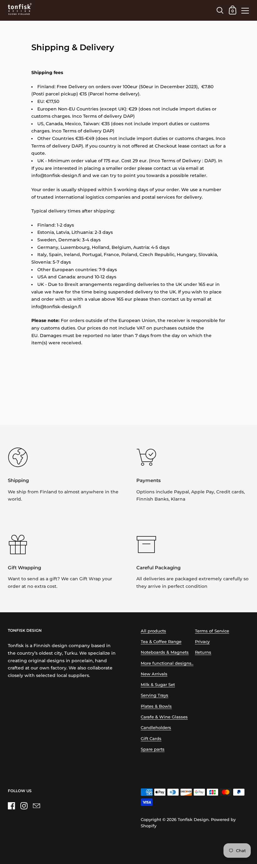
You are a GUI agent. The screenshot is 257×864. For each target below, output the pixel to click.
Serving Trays (154, 695)
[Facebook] (11, 806)
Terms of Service (212, 631)
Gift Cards (151, 738)
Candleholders (156, 727)
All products (153, 631)
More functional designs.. (167, 663)
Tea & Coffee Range (161, 641)
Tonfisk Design (193, 819)
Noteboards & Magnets (165, 652)
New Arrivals (154, 674)
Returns (203, 652)
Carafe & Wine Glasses (164, 717)
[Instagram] (24, 806)
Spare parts (153, 749)
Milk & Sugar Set (158, 684)
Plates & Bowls (156, 706)
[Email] (36, 806)
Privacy (202, 641)
